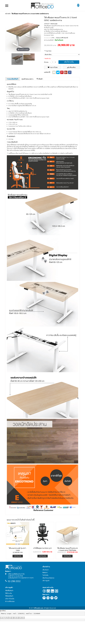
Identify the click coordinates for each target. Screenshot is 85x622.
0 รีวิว (53, 38)
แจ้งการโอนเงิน (9, 599)
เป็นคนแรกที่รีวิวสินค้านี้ (62, 38)
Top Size (47, 51)
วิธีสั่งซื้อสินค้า (9, 590)
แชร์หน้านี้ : (47, 72)
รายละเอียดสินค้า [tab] (12, 79)
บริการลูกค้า (46, 581)
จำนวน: (46, 62)
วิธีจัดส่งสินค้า (9, 596)
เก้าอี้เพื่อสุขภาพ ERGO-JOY (42, 548)
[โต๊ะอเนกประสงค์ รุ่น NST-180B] (17, 533)
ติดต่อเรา (45, 572)
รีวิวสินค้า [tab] (40, 79)
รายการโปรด (53, 67)
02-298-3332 (14, 581)
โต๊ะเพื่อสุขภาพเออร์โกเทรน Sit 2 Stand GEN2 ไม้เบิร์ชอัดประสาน (67, 549)
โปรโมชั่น (45, 575)
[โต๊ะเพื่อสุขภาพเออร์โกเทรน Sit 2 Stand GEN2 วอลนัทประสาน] (17, 59)
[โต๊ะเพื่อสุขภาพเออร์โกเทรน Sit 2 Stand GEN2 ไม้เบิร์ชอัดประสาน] (67, 533)
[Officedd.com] (42, 5)
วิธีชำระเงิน (8, 593)
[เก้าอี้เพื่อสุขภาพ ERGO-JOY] (42, 533)
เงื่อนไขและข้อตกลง (48, 578)
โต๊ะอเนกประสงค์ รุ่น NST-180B (18, 549)
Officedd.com (38, 608)
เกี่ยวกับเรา (45, 570)
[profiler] (2, 611)
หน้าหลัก (7, 14)
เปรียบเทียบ (72, 67)
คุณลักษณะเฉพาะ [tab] (27, 79)
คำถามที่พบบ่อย (10, 601)
